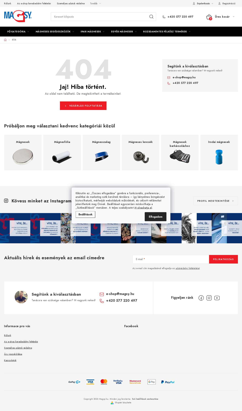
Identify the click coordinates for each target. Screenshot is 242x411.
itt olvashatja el (143, 208)
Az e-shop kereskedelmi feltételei (34, 3)
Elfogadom (155, 217)
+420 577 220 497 (180, 16)
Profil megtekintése (213, 201)
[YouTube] (217, 298)
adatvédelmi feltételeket (188, 268)
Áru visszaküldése (13, 354)
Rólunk (7, 3)
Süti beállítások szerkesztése (145, 399)
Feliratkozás (223, 259)
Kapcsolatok (10, 360)
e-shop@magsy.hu (184, 77)
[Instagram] (209, 298)
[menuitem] (18, 31)
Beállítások (85, 214)
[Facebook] (201, 298)
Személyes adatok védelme (71, 3)
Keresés (151, 16)
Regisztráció (229, 3)
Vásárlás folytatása (85, 105)
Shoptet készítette (123, 402)
